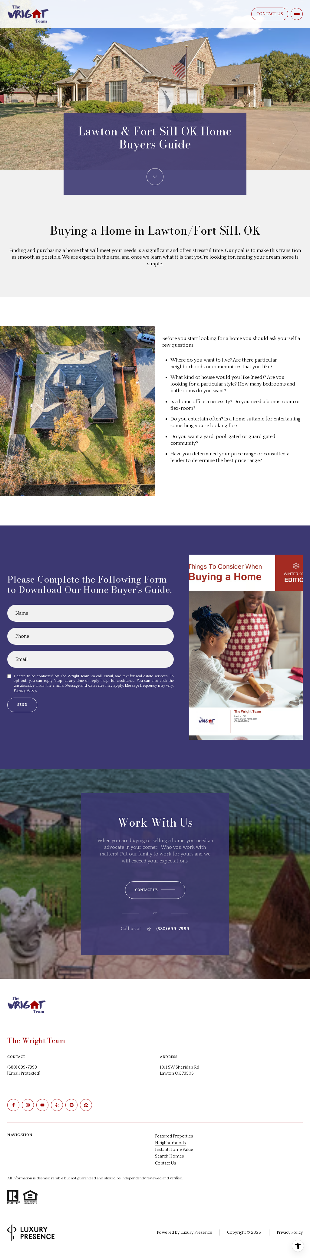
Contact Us (269, 14)
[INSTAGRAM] (28, 1105)
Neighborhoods (170, 1143)
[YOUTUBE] (42, 1105)
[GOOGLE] (71, 1105)
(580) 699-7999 (173, 929)
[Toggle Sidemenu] (297, 14)
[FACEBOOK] (13, 1105)
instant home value (174, 1149)
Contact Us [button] (165, 1163)
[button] (155, 890)
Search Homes (169, 1156)
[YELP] (57, 1105)
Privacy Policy (25, 690)
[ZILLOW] (86, 1105)
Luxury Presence (196, 1232)
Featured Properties (174, 1136)
